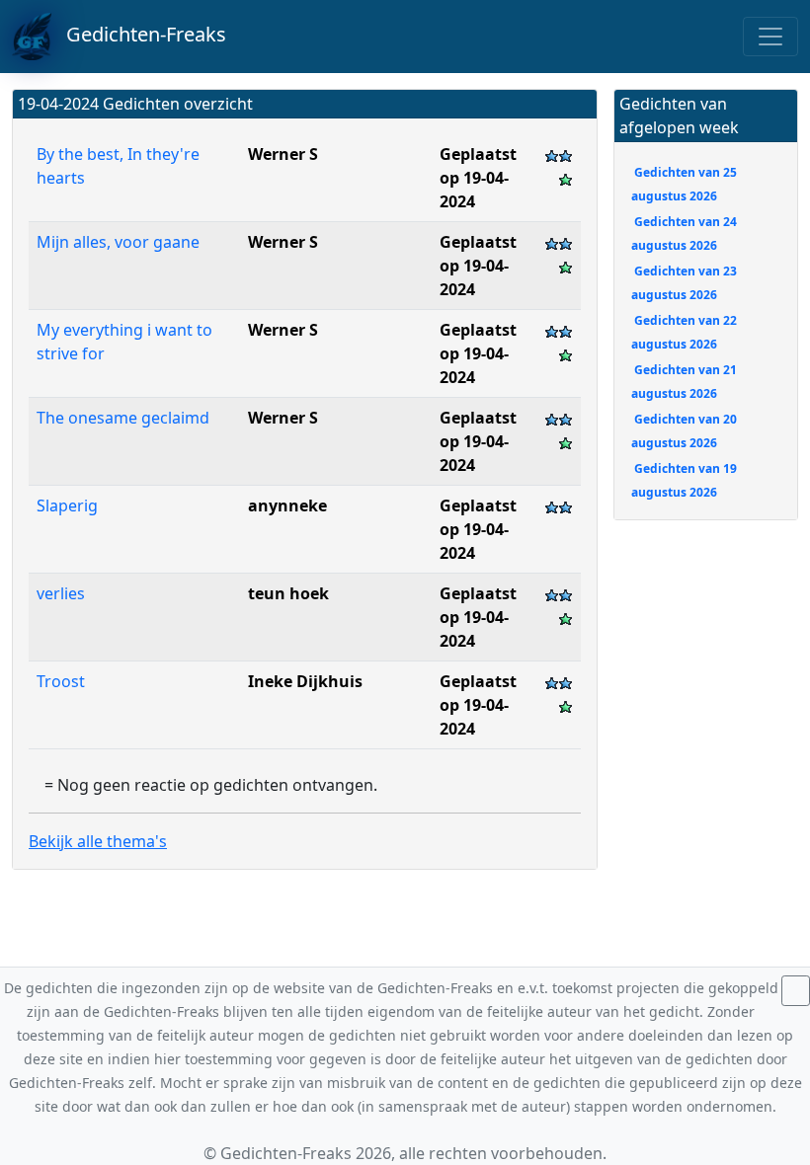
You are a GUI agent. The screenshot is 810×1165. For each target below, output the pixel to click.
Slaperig (67, 505)
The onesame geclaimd (125, 417)
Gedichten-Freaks (138, 34)
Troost (61, 681)
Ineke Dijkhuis (305, 681)
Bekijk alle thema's (98, 841)
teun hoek (288, 593)
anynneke (287, 505)
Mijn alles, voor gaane (120, 242)
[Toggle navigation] (770, 36)
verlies (61, 593)
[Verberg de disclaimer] (795, 990)
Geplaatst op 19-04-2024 (478, 177)
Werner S (283, 154)
